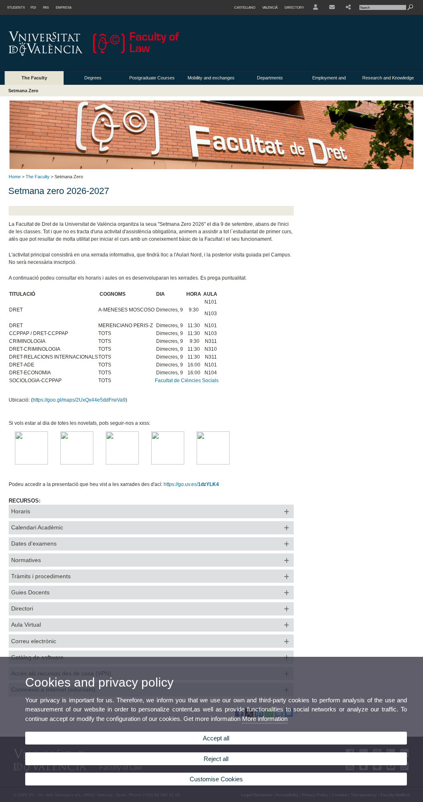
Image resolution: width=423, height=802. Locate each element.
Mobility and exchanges (211, 77)
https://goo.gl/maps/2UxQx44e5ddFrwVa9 (79, 400)
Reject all (216, 758)
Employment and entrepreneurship (329, 80)
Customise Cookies (216, 779)
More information (265, 718)
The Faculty (34, 77)
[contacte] (332, 7)
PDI (33, 7)
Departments (270, 77)
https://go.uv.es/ (191, 484)
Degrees (93, 77)
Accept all (216, 738)
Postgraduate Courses (152, 77)
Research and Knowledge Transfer (388, 80)
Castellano (244, 7)
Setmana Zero (23, 90)
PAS (46, 7)
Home (15, 176)
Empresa (63, 7)
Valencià (270, 7)
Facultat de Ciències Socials (187, 380)
